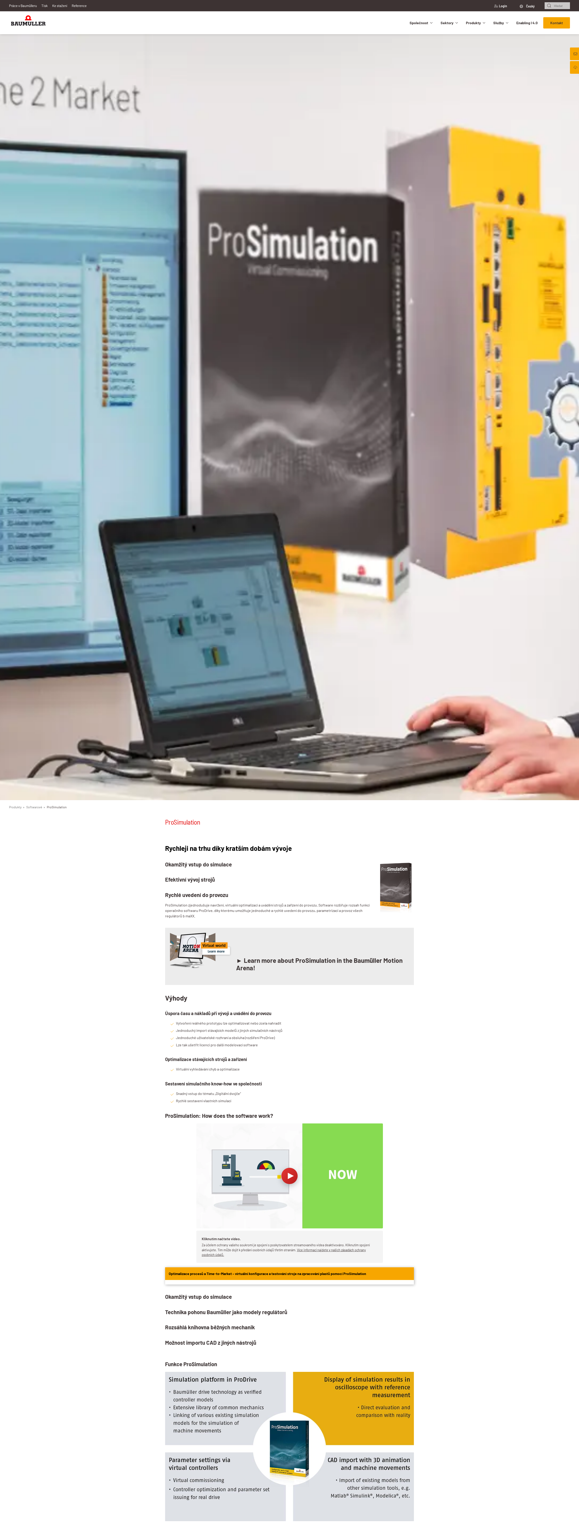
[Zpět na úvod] (28, 22)
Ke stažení (59, 6)
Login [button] (503, 6)
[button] (289, 1193)
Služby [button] (498, 23)
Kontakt (556, 23)
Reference (79, 6)
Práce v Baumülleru (23, 6)
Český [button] (530, 6)
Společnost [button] (419, 23)
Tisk (44, 6)
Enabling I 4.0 (527, 23)
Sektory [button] (447, 23)
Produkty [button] (473, 23)
